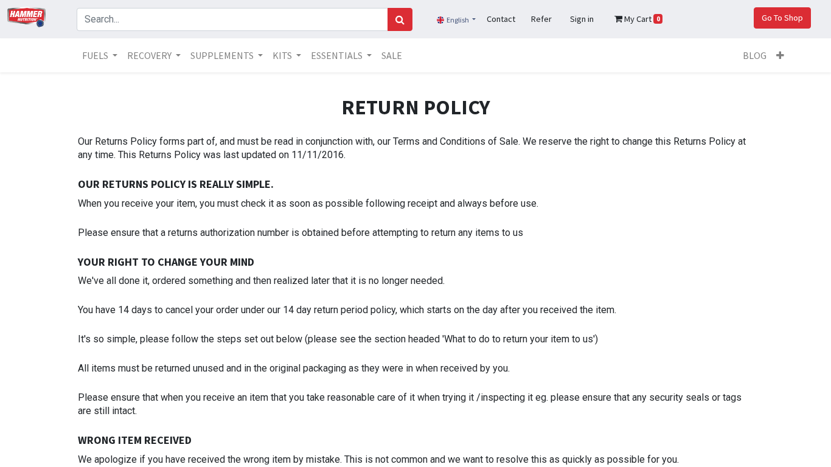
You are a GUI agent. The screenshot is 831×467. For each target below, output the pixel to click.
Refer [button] (541, 18)
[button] (780, 55)
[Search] (400, 19)
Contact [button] (501, 18)
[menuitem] (392, 55)
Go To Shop (782, 17)
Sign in (582, 18)
